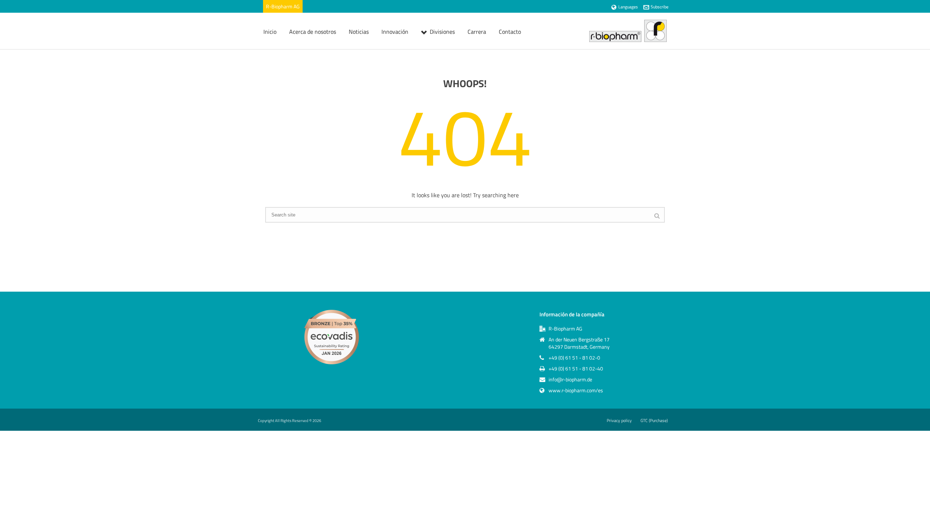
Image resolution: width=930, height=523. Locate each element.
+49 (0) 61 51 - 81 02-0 (574, 357)
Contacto (510, 31)
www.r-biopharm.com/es (576, 390)
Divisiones (442, 31)
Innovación (394, 31)
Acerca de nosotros (312, 31)
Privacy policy (619, 420)
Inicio (269, 31)
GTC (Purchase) (654, 420)
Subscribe (659, 6)
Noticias (359, 31)
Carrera (477, 31)
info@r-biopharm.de (570, 379)
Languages (628, 6)
